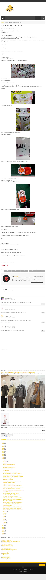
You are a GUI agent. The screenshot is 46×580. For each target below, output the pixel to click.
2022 (3, 448)
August (4, 513)
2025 (3, 443)
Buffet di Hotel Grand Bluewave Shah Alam (9, 549)
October (4, 463)
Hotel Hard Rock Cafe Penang (7, 544)
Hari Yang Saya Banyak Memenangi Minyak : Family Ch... (13, 497)
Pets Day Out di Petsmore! (7, 491)
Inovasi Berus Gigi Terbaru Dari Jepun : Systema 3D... (12, 508)
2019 (3, 452)
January (4, 523)
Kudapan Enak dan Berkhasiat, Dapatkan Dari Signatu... (12, 502)
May (4, 517)
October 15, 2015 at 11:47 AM (10, 317)
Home (2, 22)
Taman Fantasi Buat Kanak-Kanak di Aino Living (11, 494)
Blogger (25, 571)
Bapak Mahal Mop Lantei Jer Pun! (9, 482)
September (5, 511)
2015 (3, 458)
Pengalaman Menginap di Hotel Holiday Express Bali (11, 541)
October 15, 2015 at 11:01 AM (10, 299)
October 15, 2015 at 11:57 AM (10, 327)
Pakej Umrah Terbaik (5, 553)
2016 (3, 457)
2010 (3, 531)
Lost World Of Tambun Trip (6, 540)
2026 (3, 442)
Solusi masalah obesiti (5, 556)
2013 (3, 527)
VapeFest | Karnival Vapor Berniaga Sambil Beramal (12, 503)
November (5, 461)
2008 (3, 534)
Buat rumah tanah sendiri (6, 557)
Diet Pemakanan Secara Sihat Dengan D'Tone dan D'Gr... (13, 473)
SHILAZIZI (7, 316)
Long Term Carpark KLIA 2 (6, 542)
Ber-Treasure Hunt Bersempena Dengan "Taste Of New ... (13, 485)
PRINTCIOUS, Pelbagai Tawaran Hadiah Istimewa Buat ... (13, 478)
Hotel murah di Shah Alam (6, 548)
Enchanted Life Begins (25, 569)
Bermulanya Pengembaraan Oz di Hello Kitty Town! (12, 481)
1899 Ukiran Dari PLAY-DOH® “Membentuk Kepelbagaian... (13, 509)
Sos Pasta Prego (5, 554)
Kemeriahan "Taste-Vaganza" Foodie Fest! (10, 496)
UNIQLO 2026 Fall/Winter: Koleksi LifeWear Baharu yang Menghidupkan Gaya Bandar (18, 372)
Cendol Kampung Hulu (5, 552)
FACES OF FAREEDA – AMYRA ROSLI (10, 472)
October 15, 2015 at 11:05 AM (10, 309)
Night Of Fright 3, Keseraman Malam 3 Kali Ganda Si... (12, 506)
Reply (43, 304)
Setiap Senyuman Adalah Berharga (9, 464)
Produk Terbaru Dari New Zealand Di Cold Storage (11, 488)
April (4, 519)
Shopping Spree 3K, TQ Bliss (8, 500)
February (4, 522)
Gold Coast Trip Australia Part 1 (7, 545)
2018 (3, 454)
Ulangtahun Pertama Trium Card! (8, 484)
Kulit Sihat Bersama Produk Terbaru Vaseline (11, 493)
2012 (3, 528)
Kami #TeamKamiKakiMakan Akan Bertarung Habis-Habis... (13, 490)
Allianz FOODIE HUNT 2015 (8, 479)
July (4, 514)
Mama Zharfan (8, 298)
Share (16, 270)
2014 (3, 525)
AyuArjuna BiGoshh (9, 308)
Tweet (8, 270)
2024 (3, 445)
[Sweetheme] (32, 282)
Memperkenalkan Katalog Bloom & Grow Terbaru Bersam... (13, 487)
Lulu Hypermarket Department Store (8, 550)
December (5, 460)
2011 (3, 530)
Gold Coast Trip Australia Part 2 (7, 546)
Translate (9, 436)
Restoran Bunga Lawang (6, 558)
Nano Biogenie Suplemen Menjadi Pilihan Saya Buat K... (13, 499)
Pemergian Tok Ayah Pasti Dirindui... (9, 467)
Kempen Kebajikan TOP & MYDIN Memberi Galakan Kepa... (13, 476)
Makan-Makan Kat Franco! (7, 505)
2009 (3, 533)
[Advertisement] (23, 359)
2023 (3, 446)
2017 (3, 455)
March (4, 520)
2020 (3, 451)
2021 (3, 449)
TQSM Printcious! (6, 470)
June (4, 516)
